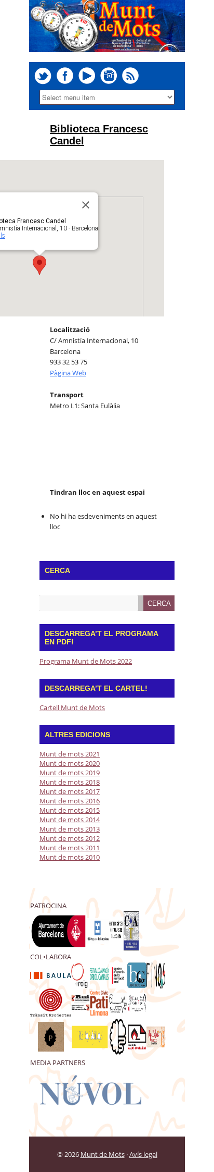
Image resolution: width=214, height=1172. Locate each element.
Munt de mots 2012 (69, 838)
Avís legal (143, 1154)
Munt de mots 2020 (69, 763)
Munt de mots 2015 (69, 810)
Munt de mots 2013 (69, 829)
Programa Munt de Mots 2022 (85, 661)
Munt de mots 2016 (69, 800)
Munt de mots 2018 (69, 782)
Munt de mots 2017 (69, 791)
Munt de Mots (103, 1154)
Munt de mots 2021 (69, 754)
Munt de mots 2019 (69, 772)
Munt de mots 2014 (69, 819)
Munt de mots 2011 (69, 847)
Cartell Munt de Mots (72, 707)
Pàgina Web (68, 372)
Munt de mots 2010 (69, 857)
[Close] (85, 204)
